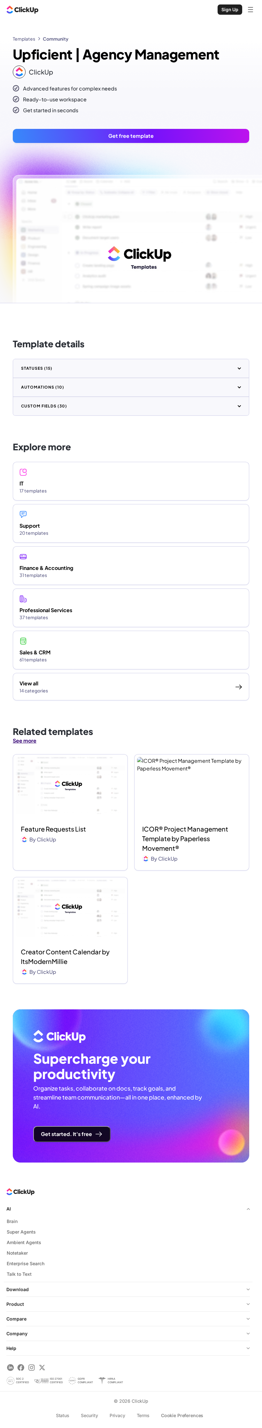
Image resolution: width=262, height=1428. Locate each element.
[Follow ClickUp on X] (42, 1367)
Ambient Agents (24, 1242)
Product (15, 1304)
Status (62, 1415)
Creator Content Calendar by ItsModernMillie (65, 956)
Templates (24, 39)
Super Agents (21, 1232)
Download (17, 1289)
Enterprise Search (25, 1263)
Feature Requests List (53, 829)
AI (8, 1208)
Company (16, 1333)
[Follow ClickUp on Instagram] (31, 1367)
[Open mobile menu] (250, 9)
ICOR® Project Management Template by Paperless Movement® (185, 838)
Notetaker (17, 1253)
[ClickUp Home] (22, 9)
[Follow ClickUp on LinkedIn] (10, 1367)
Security (89, 1415)
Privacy (117, 1415)
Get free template (131, 135)
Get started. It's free (66, 1134)
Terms (143, 1415)
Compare (16, 1318)
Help (11, 1348)
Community (55, 39)
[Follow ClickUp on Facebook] (21, 1367)
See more (24, 740)
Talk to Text (19, 1274)
